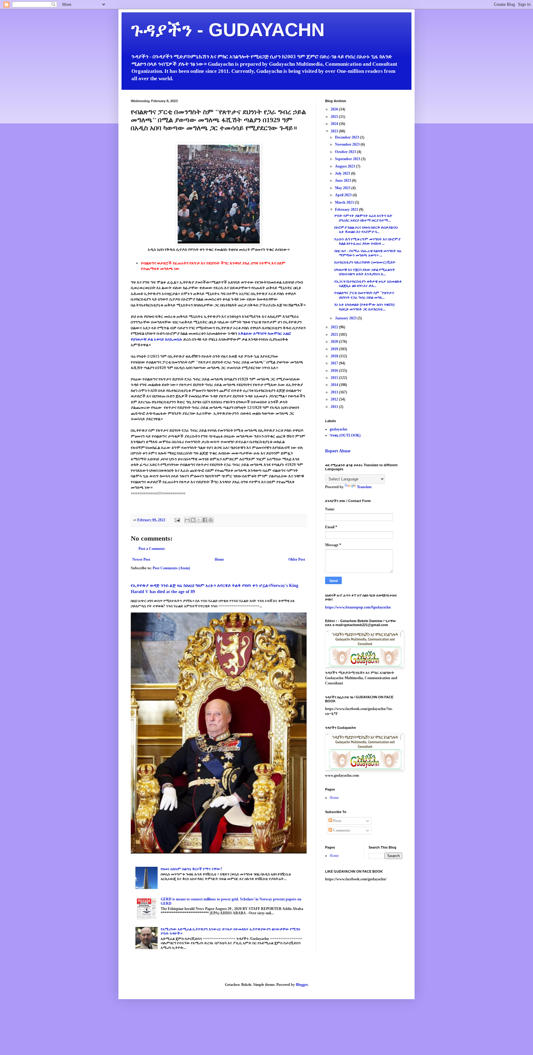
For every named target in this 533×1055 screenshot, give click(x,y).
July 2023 (343, 173)
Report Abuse (337, 450)
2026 (335, 109)
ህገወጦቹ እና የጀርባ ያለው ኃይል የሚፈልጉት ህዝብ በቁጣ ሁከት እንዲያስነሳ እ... (364, 272)
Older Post (296, 559)
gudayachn (338, 429)
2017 (335, 363)
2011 (335, 407)
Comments (341, 830)
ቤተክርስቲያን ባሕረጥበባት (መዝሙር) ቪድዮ (364, 262)
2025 (335, 116)
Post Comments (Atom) (171, 568)
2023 (335, 131)
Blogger (302, 984)
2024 (335, 124)
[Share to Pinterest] (211, 520)
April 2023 (344, 195)
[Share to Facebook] (205, 520)
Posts (336, 821)
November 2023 (348, 144)
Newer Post (141, 559)
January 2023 (346, 318)
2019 (335, 349)
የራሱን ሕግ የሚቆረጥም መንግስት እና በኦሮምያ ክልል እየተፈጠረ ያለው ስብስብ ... (367, 241)
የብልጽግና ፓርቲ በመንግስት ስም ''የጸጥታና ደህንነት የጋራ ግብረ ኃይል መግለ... (364, 295)
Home (219, 559)
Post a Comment (151, 548)
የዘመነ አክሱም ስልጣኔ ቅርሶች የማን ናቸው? (191, 869)
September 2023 (348, 159)
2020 (335, 341)
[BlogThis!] (193, 520)
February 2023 (347, 209)
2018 (335, 356)
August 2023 (345, 166)
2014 (335, 385)
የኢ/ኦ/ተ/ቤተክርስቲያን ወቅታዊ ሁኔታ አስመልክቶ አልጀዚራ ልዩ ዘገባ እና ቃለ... (368, 283)
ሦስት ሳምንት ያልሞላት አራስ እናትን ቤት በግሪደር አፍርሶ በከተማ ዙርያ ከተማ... (363, 218)
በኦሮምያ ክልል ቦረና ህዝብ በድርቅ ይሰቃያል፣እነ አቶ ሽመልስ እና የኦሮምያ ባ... (366, 229)
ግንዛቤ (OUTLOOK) (345, 435)
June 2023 (343, 180)
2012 (335, 399)
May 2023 (343, 188)
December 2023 (347, 137)
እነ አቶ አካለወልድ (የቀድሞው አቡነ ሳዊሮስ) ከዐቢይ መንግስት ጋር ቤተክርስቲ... (364, 306)
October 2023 (346, 152)
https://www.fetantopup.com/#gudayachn (358, 607)
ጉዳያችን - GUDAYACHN (227, 29)
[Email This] (187, 520)
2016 (335, 370)
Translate (364, 487)
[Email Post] (177, 519)
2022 (335, 327)
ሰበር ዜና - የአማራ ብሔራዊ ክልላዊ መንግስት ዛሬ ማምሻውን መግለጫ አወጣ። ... (367, 253)
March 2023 (345, 202)
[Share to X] (199, 520)
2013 (335, 392)
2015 (335, 378)
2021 (335, 334)
